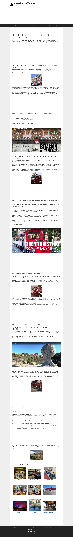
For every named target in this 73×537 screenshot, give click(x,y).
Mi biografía (61, 25)
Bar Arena (34, 512)
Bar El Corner (20, 479)
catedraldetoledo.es (48, 529)
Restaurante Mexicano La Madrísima (34, 495)
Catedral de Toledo (24, 3)
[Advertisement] (36, 16)
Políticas (48, 25)
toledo (15, 519)
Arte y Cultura (32, 25)
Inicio (11, 25)
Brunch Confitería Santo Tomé (49, 512)
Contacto (55, 25)
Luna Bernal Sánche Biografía (14, 529)
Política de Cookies (31, 533)
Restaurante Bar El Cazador (35, 479)
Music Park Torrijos (19, 512)
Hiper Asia (49, 495)
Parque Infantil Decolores (19, 495)
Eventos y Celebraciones (41, 25)
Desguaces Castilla (49, 479)
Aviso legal (30, 529)
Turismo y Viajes (25, 25)
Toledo (19, 25)
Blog (15, 25)
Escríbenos (39, 529)
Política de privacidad (32, 531)
